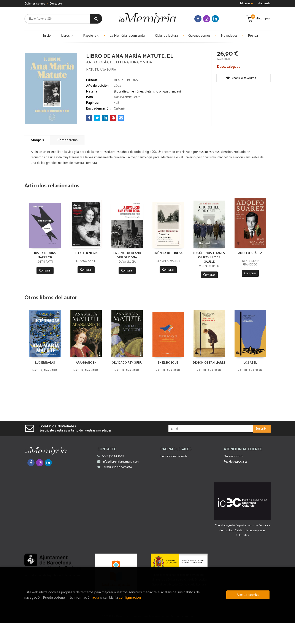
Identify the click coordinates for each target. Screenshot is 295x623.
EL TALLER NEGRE (86, 253)
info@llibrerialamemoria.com (121, 461)
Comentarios (67, 140)
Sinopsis (37, 140)
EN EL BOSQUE (168, 362)
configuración (130, 598)
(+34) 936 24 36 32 (113, 456)
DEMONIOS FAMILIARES (209, 362)
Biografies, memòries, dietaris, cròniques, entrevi (147, 91)
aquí (95, 598)
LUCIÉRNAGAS (45, 362)
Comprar (45, 270)
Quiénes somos (34, 4)
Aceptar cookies (248, 595)
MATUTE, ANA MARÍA (101, 69)
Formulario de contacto (117, 467)
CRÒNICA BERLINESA (168, 253)
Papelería (90, 36)
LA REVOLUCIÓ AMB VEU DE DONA (127, 255)
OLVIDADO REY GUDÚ (127, 362)
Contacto (55, 4)
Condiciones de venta (173, 456)
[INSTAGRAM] (206, 18)
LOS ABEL (250, 362)
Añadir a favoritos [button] (243, 78)
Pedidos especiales (235, 461)
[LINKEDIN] (215, 18)
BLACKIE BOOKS (126, 80)
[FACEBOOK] (197, 18)
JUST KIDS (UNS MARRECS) (45, 255)
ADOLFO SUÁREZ (250, 253)
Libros (66, 36)
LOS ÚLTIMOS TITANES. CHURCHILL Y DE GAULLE (209, 257)
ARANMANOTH (86, 362)
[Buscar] (96, 19)
